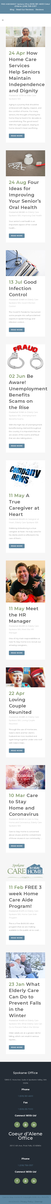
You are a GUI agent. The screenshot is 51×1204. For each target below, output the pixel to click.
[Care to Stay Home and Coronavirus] (25, 777)
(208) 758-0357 (29, 6)
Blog (12, 10)
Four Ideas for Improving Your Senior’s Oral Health (25, 195)
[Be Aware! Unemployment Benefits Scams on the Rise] (25, 357)
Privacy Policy (26, 1202)
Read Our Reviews (25, 10)
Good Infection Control (23, 288)
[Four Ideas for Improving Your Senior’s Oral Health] (25, 163)
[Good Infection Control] (25, 263)
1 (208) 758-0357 (25, 1165)
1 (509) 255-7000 (25, 1109)
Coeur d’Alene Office (25, 1136)
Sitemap (38, 1202)
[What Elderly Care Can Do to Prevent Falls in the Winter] (25, 965)
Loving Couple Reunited (20, 706)
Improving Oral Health (32, 215)
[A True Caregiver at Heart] (25, 474)
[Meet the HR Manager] (25, 582)
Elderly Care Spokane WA (26, 522)
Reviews (40, 10)
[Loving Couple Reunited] (25, 677)
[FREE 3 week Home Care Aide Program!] (25, 870)
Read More (16, 136)
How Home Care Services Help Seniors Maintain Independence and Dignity (27, 71)
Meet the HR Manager (24, 615)
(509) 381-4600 (37, 4)
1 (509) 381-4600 (25, 1096)
